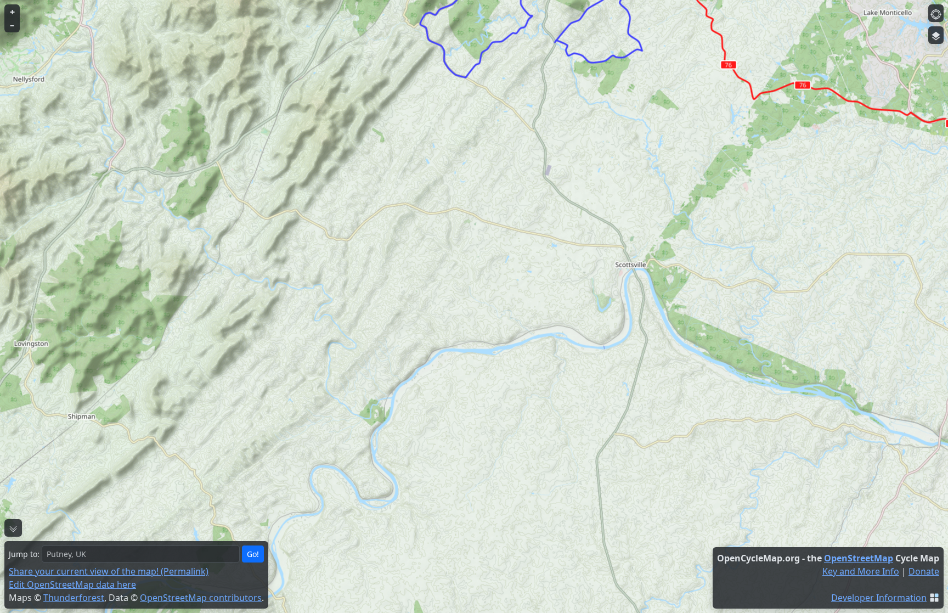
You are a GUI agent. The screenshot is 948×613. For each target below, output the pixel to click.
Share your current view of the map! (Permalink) (108, 571)
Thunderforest (73, 598)
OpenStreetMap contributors (201, 598)
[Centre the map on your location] (936, 13)
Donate (924, 571)
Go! (253, 554)
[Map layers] (936, 35)
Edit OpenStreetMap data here (72, 584)
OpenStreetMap (858, 558)
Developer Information (879, 598)
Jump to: (24, 554)
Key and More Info (860, 571)
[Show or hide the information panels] (13, 528)
